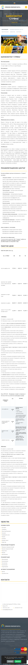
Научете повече (18, 658)
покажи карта (14, 22)
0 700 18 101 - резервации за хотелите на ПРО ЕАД (19, 1)
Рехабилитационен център (16, 29)
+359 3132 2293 (6, 607)
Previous (3, 40)
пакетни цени (5, 31)
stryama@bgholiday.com (8, 609)
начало (5, 13)
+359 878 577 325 (18, 607)
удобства (12, 31)
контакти (18, 31)
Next (25, 40)
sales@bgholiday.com (6, 1)
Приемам (18, 661)
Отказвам (10, 661)
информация (5, 29)
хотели (11, 13)
